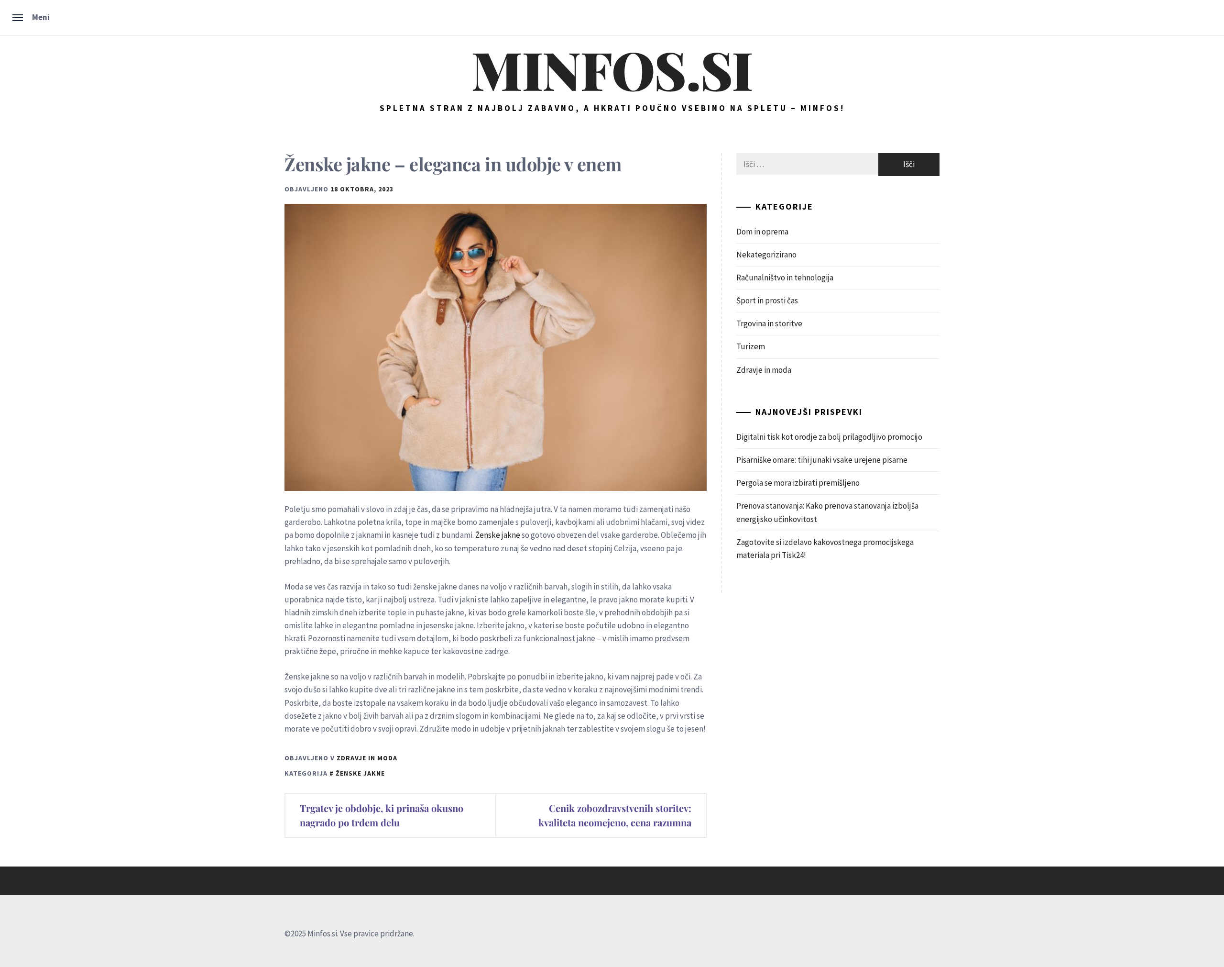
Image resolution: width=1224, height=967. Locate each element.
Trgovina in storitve (769, 323)
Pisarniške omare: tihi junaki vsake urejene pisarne (821, 460)
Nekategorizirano (766, 254)
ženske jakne (360, 773)
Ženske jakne (497, 535)
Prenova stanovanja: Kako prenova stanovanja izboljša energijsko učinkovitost (827, 512)
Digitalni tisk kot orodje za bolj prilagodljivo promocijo (829, 437)
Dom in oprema (762, 231)
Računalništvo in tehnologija (784, 277)
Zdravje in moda (367, 758)
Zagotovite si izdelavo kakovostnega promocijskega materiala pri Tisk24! (825, 548)
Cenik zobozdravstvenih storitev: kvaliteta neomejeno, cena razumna (614, 815)
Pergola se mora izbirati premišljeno (798, 483)
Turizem (750, 346)
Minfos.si (612, 68)
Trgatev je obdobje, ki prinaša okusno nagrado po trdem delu (381, 815)
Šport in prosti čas (767, 300)
